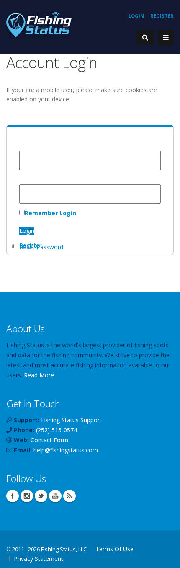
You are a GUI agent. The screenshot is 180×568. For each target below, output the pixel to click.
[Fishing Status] (39, 25)
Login (136, 16)
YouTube (55, 496)
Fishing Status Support (71, 420)
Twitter (41, 496)
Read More (39, 375)
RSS (69, 496)
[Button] (166, 37)
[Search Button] (145, 37)
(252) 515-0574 (56, 430)
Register (162, 16)
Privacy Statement (38, 559)
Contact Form (49, 440)
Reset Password (41, 247)
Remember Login (50, 213)
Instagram (27, 496)
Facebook (12, 496)
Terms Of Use (114, 549)
